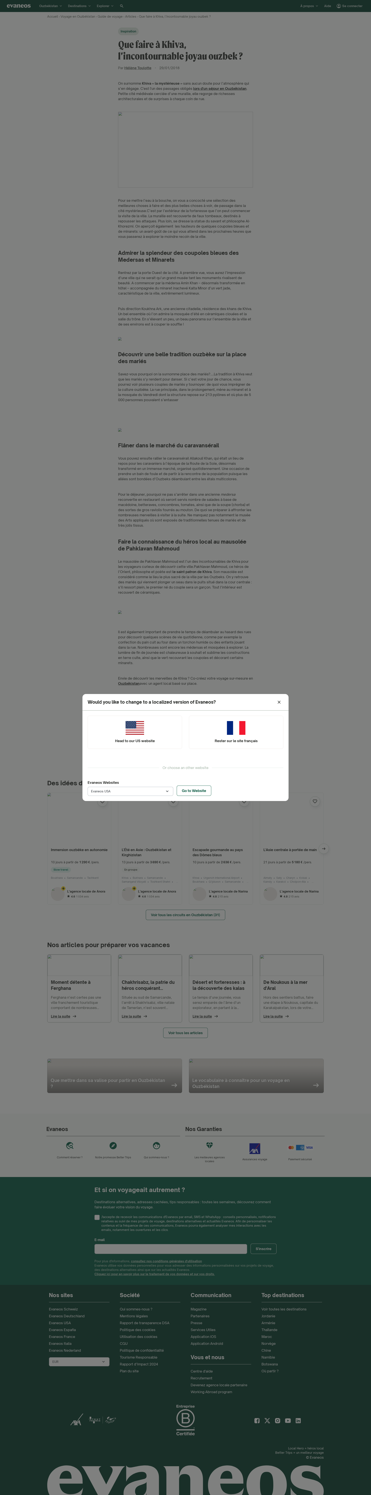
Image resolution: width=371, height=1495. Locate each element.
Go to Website (194, 791)
